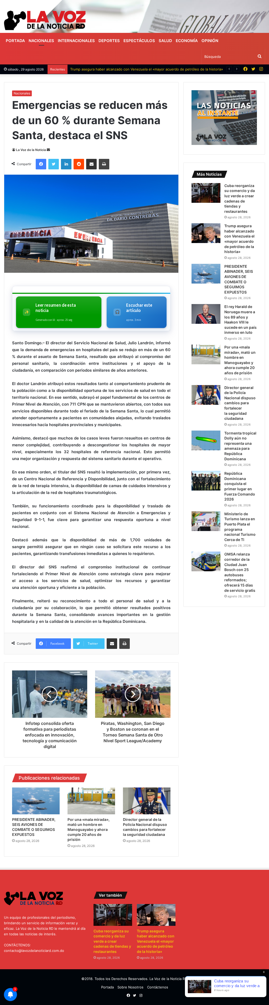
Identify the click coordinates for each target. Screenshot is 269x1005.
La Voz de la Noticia (31, 150)
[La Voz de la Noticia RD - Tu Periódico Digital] (45, 20)
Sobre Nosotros (130, 987)
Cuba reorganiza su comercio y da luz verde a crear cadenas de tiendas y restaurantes (112, 941)
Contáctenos (157, 987)
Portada (15, 40)
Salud (165, 40)
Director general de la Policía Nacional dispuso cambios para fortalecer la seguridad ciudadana (240, 403)
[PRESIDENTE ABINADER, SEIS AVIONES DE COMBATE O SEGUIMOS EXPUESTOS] (36, 800)
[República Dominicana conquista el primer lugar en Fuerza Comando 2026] (206, 481)
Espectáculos (139, 40)
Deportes (109, 40)
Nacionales (41, 40)
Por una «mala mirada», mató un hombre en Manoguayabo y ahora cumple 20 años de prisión (89, 829)
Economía (187, 40)
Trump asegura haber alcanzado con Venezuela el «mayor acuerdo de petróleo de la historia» (146, 69)
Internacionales (76, 40)
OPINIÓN (209, 40)
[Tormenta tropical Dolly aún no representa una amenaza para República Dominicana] (206, 440)
